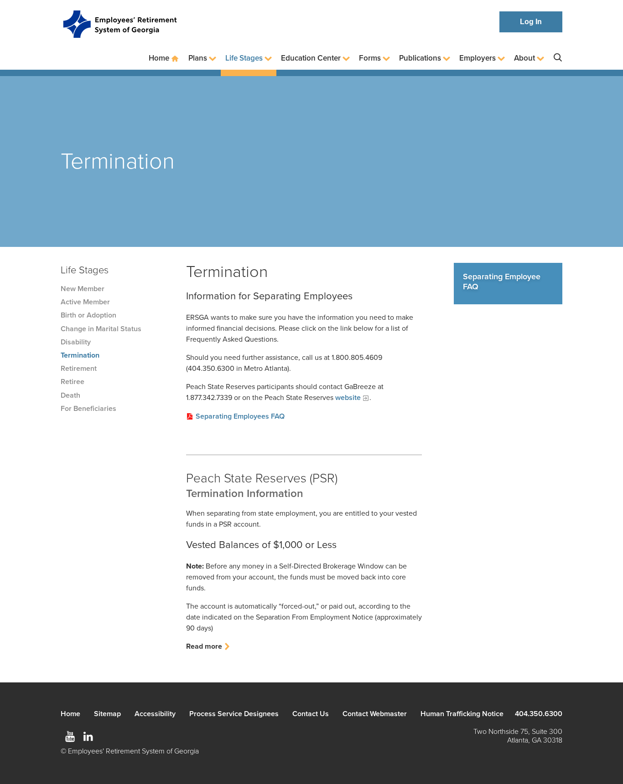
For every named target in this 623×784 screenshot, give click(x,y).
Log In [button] (531, 22)
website (348, 397)
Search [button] (558, 58)
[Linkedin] (88, 737)
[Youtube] (70, 737)
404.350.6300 (538, 713)
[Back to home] (120, 22)
